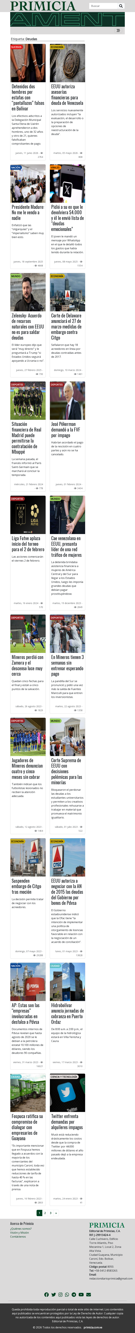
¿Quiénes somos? (21, 1228)
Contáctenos (18, 1236)
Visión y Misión (19, 1232)
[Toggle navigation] (118, 30)
